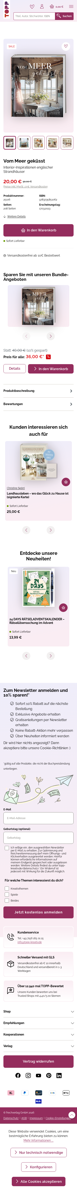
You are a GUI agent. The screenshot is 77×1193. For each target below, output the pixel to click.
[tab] (38, 390)
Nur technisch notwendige (40, 1153)
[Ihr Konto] (42, 6)
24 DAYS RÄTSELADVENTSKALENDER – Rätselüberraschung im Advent (36, 621)
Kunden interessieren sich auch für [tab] (38, 430)
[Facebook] (18, 1075)
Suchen (67, 16)
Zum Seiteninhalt (18, 4)
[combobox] (34, 16)
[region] (38, 94)
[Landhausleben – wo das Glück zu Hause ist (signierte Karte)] (38, 462)
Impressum (36, 1118)
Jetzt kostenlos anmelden (39, 912)
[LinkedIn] (59, 1075)
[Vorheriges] (26, 530)
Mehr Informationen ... (38, 1140)
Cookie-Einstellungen (58, 1118)
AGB (24, 1118)
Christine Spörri (16, 488)
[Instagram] (28, 1075)
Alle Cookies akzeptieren (41, 1182)
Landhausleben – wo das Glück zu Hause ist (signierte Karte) (37, 495)
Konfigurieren (40, 1167)
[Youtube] (38, 1075)
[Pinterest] (48, 1075)
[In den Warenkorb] (66, 482)
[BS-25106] (38, 85)
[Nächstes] (51, 530)
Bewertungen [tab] (13, 404)
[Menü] (71, 6)
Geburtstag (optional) (16, 829)
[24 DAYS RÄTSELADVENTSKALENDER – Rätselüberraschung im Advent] (38, 587)
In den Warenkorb (41, 230)
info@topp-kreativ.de (30, 942)
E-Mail (7, 809)
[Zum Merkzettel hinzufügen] (66, 46)
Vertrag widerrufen (38, 1061)
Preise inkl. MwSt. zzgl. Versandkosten (25, 186)
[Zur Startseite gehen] (6, 9)
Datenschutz (11, 1118)
